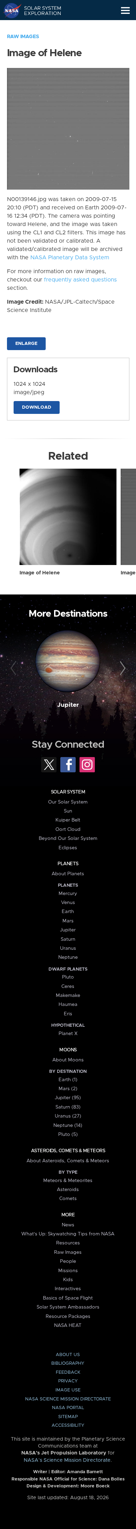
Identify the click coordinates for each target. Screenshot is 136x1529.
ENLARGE (26, 343)
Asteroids (68, 1189)
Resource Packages (68, 1316)
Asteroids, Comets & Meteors (68, 1150)
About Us (68, 1355)
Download (36, 407)
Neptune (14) (67, 1125)
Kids (68, 1279)
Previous (14, 668)
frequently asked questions (80, 280)
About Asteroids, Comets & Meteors (68, 1160)
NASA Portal (68, 1408)
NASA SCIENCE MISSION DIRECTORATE (68, 1399)
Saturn (68, 939)
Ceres (67, 986)
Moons (67, 1050)
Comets (68, 1198)
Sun (68, 811)
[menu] (125, 10)
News (68, 1225)
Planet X (68, 1033)
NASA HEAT (68, 1325)
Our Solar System (68, 802)
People (68, 1261)
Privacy (68, 1381)
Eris (68, 1013)
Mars (68, 921)
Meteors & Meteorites (67, 1180)
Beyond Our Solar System (68, 838)
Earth (68, 911)
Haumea (68, 1004)
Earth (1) (68, 1079)
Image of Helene (40, 573)
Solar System (68, 792)
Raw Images (23, 36)
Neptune (68, 957)
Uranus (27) (68, 1116)
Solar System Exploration (38, 10)
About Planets (68, 873)
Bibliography (67, 1363)
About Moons (68, 1060)
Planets (68, 863)
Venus (68, 902)
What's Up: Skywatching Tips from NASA (67, 1234)
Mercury (68, 893)
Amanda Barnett (85, 1472)
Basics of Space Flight (68, 1298)
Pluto (68, 977)
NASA (9, 10)
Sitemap (68, 1417)
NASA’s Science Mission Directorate (67, 1460)
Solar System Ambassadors (68, 1307)
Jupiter (68, 705)
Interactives (68, 1288)
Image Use (68, 1390)
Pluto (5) (68, 1134)
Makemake (68, 995)
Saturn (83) (68, 1107)
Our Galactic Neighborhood (38, 26)
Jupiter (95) (68, 1097)
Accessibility (68, 1425)
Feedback (68, 1372)
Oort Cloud (68, 829)
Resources (68, 1243)
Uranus (68, 948)
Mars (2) (68, 1088)
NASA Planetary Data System (69, 257)
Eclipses (68, 847)
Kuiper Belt (67, 820)
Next (122, 668)
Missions (68, 1270)
